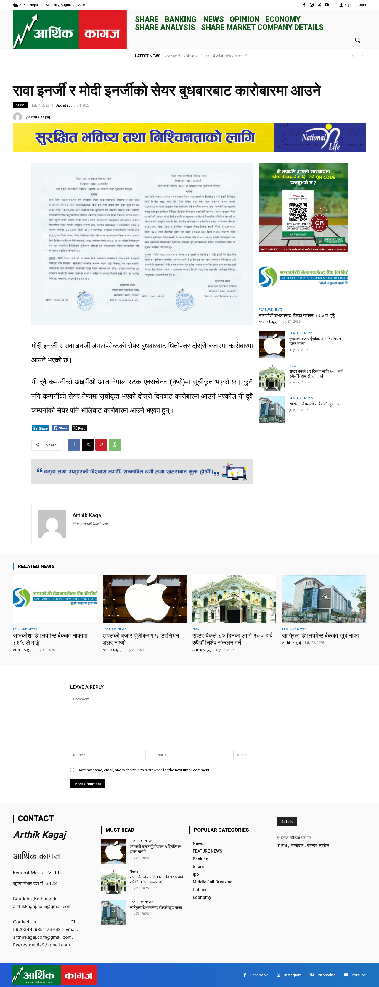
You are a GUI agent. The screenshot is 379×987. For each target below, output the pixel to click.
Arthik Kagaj (39, 116)
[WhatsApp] (115, 445)
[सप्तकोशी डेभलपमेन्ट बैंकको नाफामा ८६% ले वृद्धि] (303, 278)
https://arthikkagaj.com (90, 524)
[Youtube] (326, 5)
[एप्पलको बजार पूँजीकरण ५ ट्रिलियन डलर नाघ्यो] (272, 344)
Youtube (359, 975)
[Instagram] (311, 5)
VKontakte (326, 975)
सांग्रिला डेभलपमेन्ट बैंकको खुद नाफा (190, 56)
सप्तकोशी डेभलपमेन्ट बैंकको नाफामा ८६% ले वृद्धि (297, 315)
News (20, 105)
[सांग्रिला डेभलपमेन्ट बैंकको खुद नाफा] (272, 409)
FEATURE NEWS (270, 309)
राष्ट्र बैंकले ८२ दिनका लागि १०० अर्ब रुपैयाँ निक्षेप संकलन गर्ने (316, 374)
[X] (319, 5)
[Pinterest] (101, 445)
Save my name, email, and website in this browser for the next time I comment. (144, 770)
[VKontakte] (312, 975)
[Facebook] (304, 5)
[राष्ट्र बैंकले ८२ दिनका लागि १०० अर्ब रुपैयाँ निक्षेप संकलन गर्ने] (272, 377)
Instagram (292, 975)
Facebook (259, 975)
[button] (357, 40)
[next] (362, 55)
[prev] (352, 55)
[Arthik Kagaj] (18, 116)
